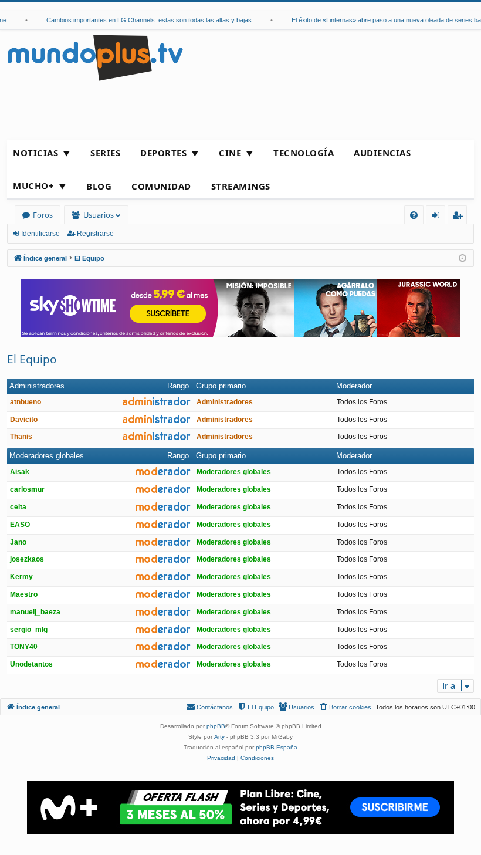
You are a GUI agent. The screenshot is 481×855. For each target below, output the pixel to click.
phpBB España (276, 747)
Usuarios (98, 214)
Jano (18, 542)
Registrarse (95, 233)
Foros (43, 214)
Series (105, 152)
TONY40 (24, 647)
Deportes (163, 152)
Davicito (24, 419)
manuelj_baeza (35, 612)
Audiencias (382, 152)
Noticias (35, 152)
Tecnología (303, 152)
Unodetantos (31, 664)
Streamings (240, 186)
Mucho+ (33, 185)
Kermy (21, 577)
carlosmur (27, 489)
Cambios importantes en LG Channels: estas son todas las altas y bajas (143, 19)
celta (18, 507)
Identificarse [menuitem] (438, 216)
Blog (98, 186)
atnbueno (25, 402)
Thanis (21, 436)
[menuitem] (414, 215)
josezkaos (27, 559)
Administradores (37, 385)
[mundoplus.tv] (95, 57)
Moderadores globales (46, 455)
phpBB (215, 726)
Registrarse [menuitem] (459, 216)
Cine (230, 152)
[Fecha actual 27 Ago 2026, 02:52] (462, 258)
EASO (20, 525)
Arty (219, 737)
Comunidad (161, 186)
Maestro (24, 594)
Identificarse (40, 233)
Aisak (19, 472)
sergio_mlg (29, 630)
